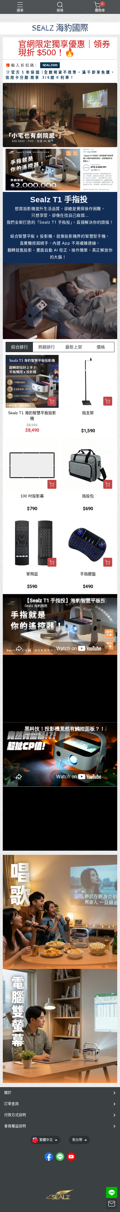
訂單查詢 (11, 1104)
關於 (7, 1092)
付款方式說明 (15, 1115)
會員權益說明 (15, 1126)
